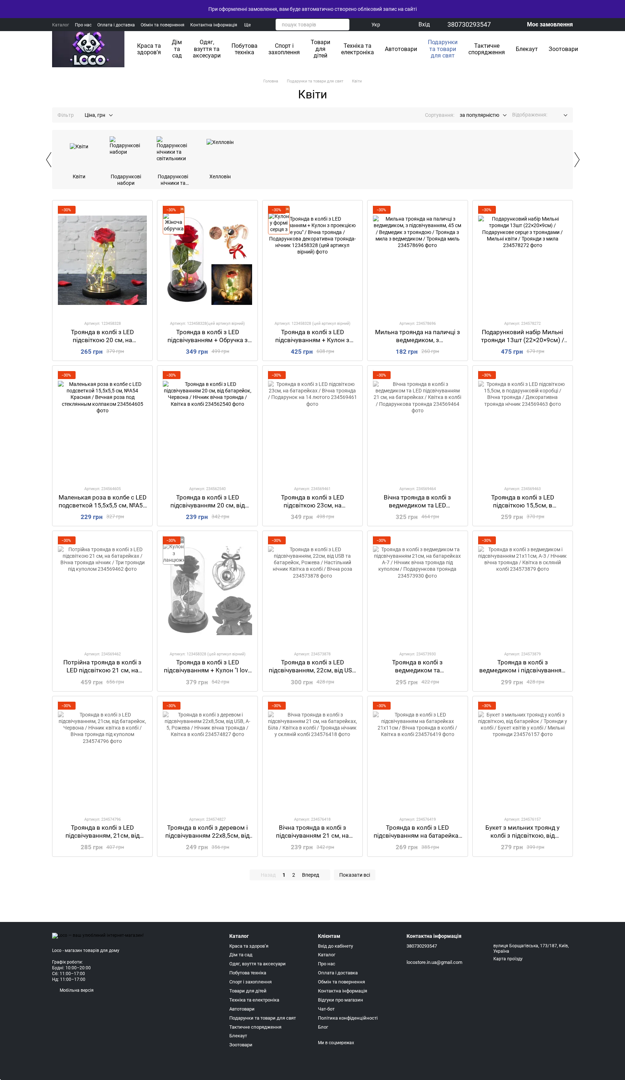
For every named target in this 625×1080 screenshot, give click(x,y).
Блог (323, 1027)
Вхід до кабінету (335, 946)
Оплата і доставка (116, 24)
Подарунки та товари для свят (443, 49)
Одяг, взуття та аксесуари (207, 49)
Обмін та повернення (162, 24)
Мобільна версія (76, 990)
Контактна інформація (213, 24)
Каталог (60, 24)
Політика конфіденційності (348, 1018)
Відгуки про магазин (340, 1000)
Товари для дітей (320, 49)
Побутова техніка (244, 49)
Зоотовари (563, 49)
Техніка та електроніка (357, 49)
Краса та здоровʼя (149, 49)
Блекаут (527, 49)
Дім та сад (177, 49)
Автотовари (401, 49)
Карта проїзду (508, 958)
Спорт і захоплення (284, 49)
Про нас (83, 24)
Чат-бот (326, 1009)
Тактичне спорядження (486, 49)
